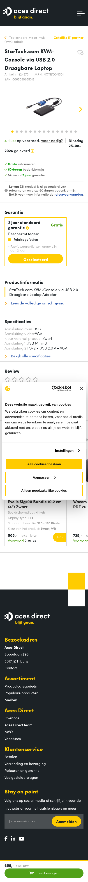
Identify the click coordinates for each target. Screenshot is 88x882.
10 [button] (53, 131)
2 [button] (17, 131)
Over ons (12, 717)
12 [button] (62, 131)
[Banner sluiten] (81, 388)
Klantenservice (24, 748)
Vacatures (13, 738)
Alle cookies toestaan (44, 464)
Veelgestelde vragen (21, 777)
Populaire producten (21, 692)
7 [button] (39, 131)
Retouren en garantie (22, 770)
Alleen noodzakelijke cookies (44, 490)
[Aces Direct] (26, 13)
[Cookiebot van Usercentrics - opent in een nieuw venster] (53, 388)
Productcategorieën (21, 685)
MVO (9, 731)
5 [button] (30, 131)
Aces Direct (19, 710)
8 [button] (44, 131)
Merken (11, 699)
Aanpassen (41, 477)
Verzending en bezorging (25, 763)
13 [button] (66, 131)
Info (60, 537)
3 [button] (21, 131)
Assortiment (20, 678)
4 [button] (26, 131)
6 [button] (35, 131)
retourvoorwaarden (68, 194)
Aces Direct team (18, 724)
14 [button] (71, 131)
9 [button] (48, 131)
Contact (11, 667)
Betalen (11, 756)
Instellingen (64, 450)
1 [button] (12, 131)
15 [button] (75, 131)
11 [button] (57, 131)
